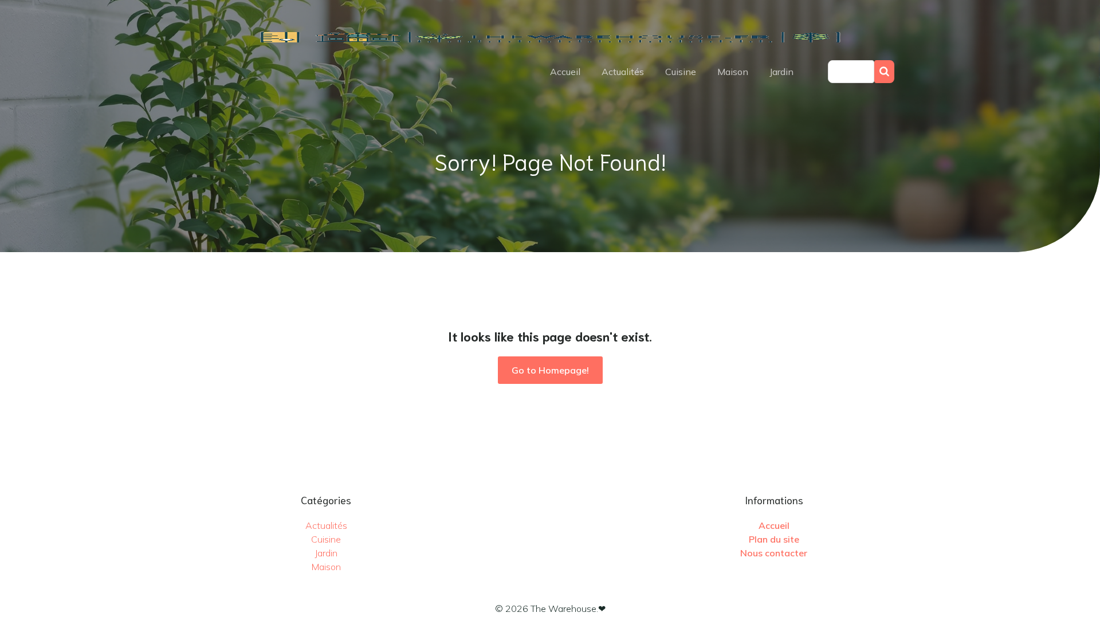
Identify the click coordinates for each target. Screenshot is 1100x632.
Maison (732, 71)
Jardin (781, 71)
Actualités (623, 71)
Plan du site (774, 539)
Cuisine (680, 71)
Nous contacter (773, 553)
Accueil (565, 71)
